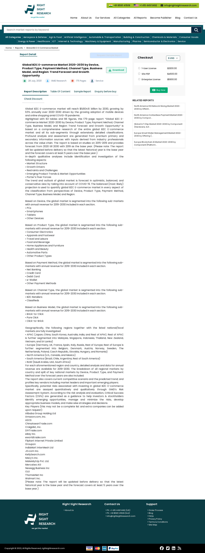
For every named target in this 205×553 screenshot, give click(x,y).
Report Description (35, 91)
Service (181, 41)
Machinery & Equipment (98, 41)
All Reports (140, 17)
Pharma (137, 41)
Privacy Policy (155, 518)
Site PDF (146, 73)
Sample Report (82, 91)
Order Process (155, 510)
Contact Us (190, 17)
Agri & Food (55, 37)
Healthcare (44, 41)
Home (73, 17)
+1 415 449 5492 (148, 5)
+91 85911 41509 (122, 5)
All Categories (122, 17)
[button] (9, 47)
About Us (86, 17)
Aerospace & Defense (35, 37)
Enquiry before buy (105, 91)
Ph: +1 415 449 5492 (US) (118, 510)
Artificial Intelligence (75, 37)
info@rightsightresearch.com (180, 5)
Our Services (102, 17)
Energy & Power (26, 41)
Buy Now (161, 90)
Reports (19, 47)
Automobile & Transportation (105, 37)
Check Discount (33, 98)
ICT (54, 41)
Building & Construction (137, 37)
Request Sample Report (109, 55)
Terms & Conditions (158, 521)
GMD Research (58, 80)
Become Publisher (161, 17)
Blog (177, 17)
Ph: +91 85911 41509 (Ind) (118, 513)
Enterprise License (151, 79)
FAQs (151, 516)
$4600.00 (172, 73)
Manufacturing (121, 41)
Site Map (152, 524)
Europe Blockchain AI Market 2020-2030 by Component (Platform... (155, 143)
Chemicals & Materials (164, 37)
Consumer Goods (188, 37)
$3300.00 (172, 68)
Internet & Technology (70, 41)
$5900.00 (172, 79)
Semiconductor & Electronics (159, 41)
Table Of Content (60, 91)
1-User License (149, 68)
